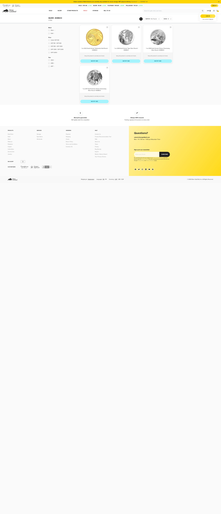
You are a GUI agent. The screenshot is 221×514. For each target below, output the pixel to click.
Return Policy (69, 141)
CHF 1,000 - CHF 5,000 (57, 49)
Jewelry (10, 154)
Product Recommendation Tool (103, 136)
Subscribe (164, 154)
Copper (10, 146)
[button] (152, 19)
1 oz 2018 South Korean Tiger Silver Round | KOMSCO (126, 49)
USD (119, 179)
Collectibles (11, 149)
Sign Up (214, 5)
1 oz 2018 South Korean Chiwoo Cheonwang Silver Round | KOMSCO (158, 49)
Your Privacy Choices (100, 156)
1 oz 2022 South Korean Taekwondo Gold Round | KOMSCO (94, 49)
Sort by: (148, 19)
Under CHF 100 (55, 40)
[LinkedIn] (145, 169)
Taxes (96, 144)
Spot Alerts (40, 136)
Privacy (97, 146)
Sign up (211, 19)
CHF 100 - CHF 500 (56, 43)
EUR (122, 179)
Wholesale (39, 139)
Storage (39, 134)
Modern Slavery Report (101, 154)
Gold (84, 5)
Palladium (134, 5)
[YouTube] (149, 169)
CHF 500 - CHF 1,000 (56, 46)
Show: (165, 19)
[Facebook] (135, 169)
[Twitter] (139, 169)
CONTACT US (143, 1)
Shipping (68, 136)
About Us (97, 141)
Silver (99, 5)
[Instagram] (142, 169)
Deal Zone (10, 134)
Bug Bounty (98, 149)
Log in (208, 16)
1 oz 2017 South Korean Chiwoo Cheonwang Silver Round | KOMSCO (94, 89)
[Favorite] (107, 27)
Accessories (11, 151)
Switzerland (91, 179)
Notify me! (94, 61)
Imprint (97, 151)
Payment (68, 134)
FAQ (96, 139)
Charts (67, 139)
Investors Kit (69, 146)
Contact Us (98, 134)
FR (106, 179)
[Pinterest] (152, 169)
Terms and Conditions (71, 144)
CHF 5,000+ (54, 52)
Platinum (116, 5)
